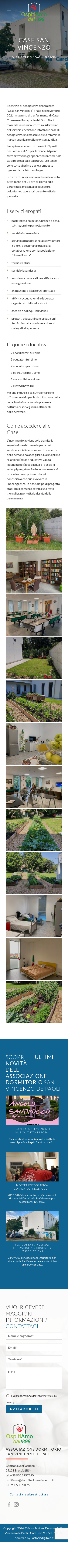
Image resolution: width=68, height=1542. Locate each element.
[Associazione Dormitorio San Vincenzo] (34, 12)
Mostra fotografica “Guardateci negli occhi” (32, 1187)
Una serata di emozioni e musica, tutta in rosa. (32, 1131)
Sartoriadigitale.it (42, 1538)
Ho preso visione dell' (31, 1399)
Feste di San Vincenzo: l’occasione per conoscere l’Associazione (32, 1248)
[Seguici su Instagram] (16, 1505)
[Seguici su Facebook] (9, 1505)
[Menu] (9, 11)
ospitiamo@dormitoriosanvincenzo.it (30, 1480)
